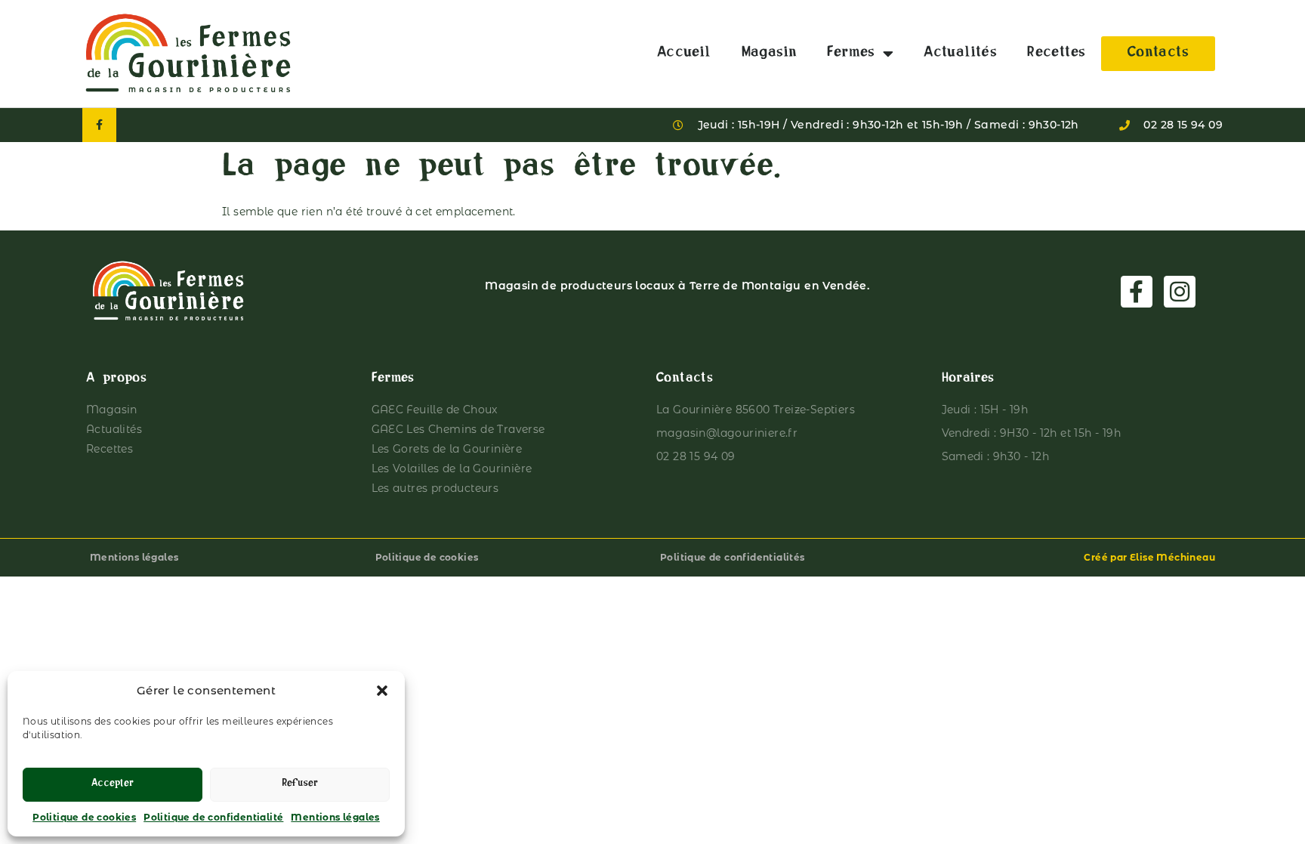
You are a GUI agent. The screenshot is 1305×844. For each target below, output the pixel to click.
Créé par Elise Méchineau (1149, 557)
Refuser (300, 785)
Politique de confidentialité (213, 817)
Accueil (684, 53)
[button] (382, 690)
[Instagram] (1179, 292)
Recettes (1056, 53)
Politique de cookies (84, 817)
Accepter (112, 785)
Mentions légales (335, 817)
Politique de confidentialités (732, 557)
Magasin (770, 53)
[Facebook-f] (99, 125)
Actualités (960, 53)
